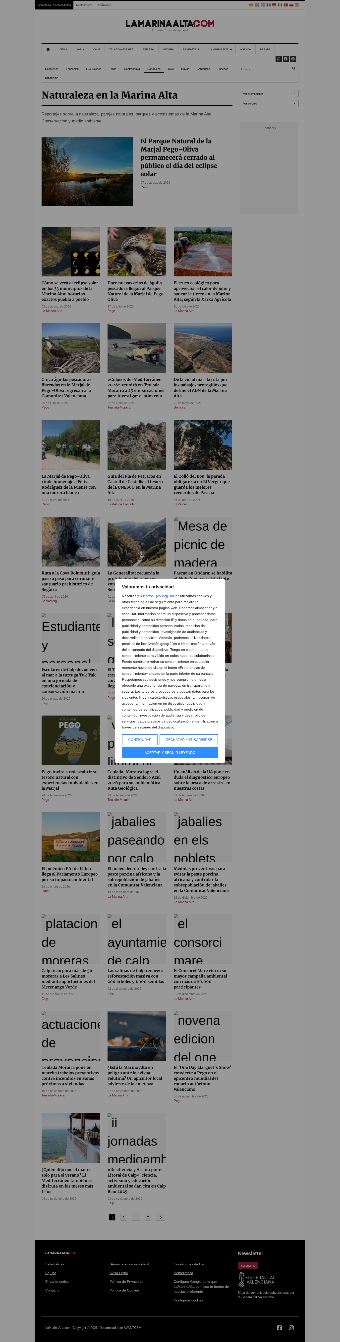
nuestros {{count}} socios (159, 596)
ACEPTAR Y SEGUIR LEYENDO (170, 753)
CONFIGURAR (140, 740)
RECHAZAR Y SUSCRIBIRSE (189, 740)
